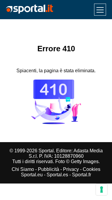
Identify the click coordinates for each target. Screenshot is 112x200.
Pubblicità (48, 169)
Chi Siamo (23, 169)
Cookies (91, 169)
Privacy (71, 169)
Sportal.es (57, 174)
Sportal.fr (81, 174)
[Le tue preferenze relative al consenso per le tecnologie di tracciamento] (101, 189)
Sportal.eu (32, 174)
